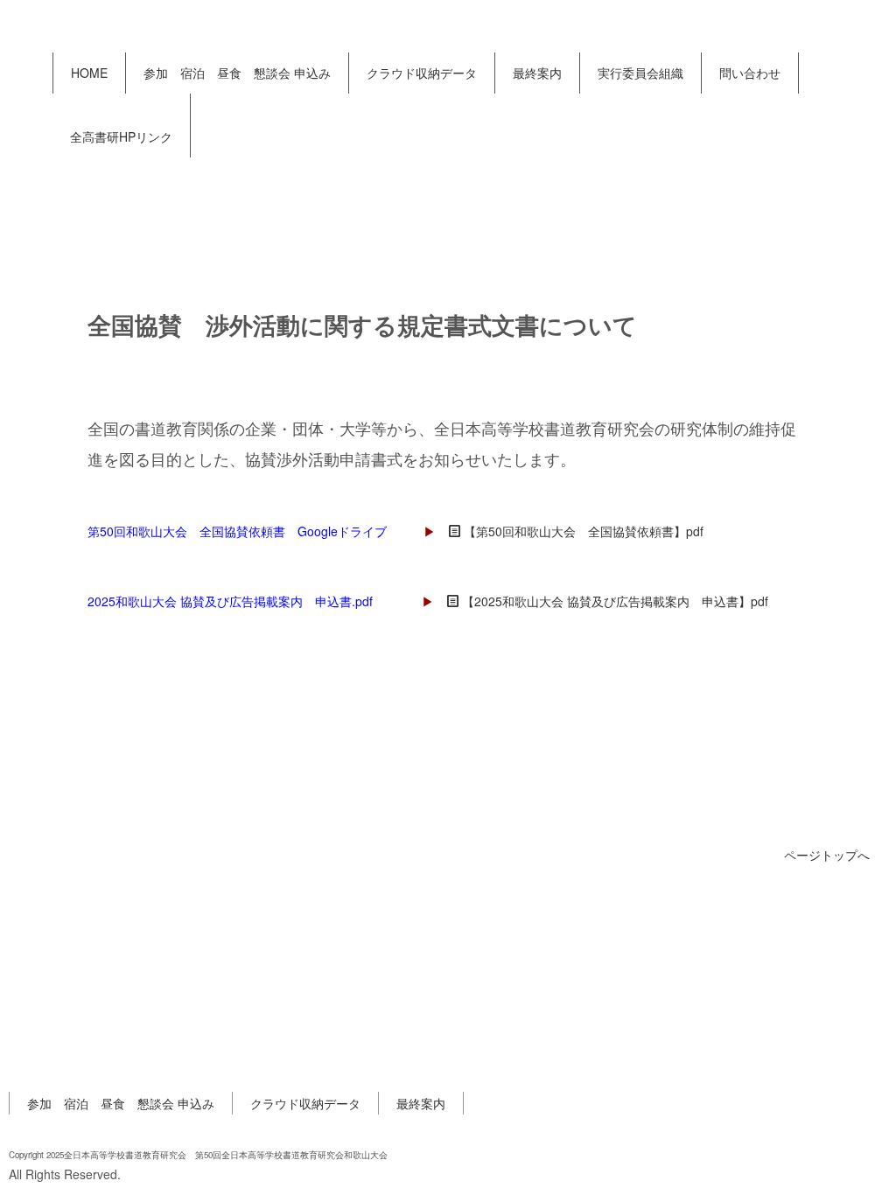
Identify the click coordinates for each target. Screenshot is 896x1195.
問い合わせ (749, 72)
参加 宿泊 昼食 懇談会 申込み (237, 72)
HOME (89, 72)
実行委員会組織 (640, 72)
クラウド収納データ (422, 72)
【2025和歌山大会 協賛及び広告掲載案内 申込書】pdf (615, 601)
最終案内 (537, 72)
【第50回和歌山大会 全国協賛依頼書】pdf (584, 531)
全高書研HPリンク (121, 136)
